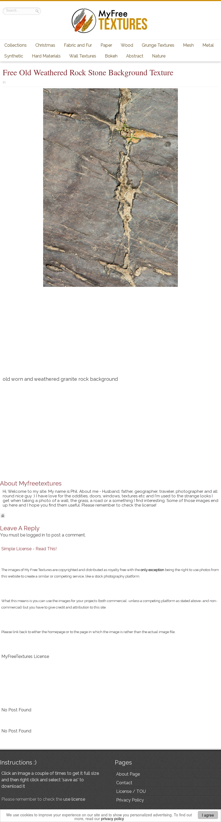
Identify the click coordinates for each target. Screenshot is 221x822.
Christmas (45, 45)
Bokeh (111, 56)
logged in (35, 535)
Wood (127, 45)
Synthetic (13, 56)
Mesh (188, 45)
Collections (15, 45)
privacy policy (112, 818)
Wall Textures (82, 56)
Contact (124, 782)
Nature (158, 56)
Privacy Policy (130, 800)
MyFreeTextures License (25, 656)
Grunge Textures (158, 45)
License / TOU (131, 791)
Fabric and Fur (78, 45)
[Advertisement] (110, 333)
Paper (106, 45)
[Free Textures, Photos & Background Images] (110, 20)
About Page (128, 774)
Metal (208, 45)
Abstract (134, 56)
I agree (208, 815)
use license (74, 799)
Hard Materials (46, 56)
